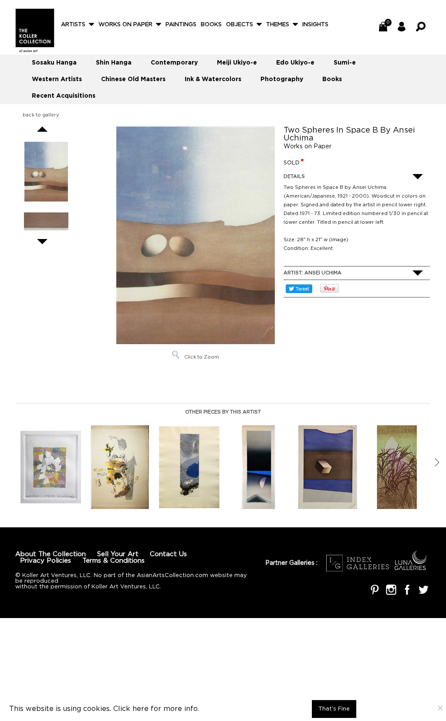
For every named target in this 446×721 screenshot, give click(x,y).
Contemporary (174, 62)
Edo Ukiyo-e (295, 62)
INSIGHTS (315, 24)
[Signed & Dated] (46, 222)
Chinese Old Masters (133, 79)
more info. (181, 709)
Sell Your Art (118, 554)
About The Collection (50, 554)
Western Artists (57, 79)
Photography (281, 79)
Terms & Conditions (113, 561)
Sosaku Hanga (54, 62)
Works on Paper (125, 24)
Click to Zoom (201, 357)
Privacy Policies (45, 561)
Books (211, 24)
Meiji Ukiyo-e (237, 62)
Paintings (181, 24)
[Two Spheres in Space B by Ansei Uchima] (46, 172)
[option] (50, 467)
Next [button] (437, 462)
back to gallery (41, 115)
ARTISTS (73, 24)
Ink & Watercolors (213, 79)
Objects (239, 24)
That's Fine (334, 709)
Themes (277, 24)
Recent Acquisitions (63, 96)
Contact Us (168, 554)
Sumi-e (345, 62)
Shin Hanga (114, 62)
